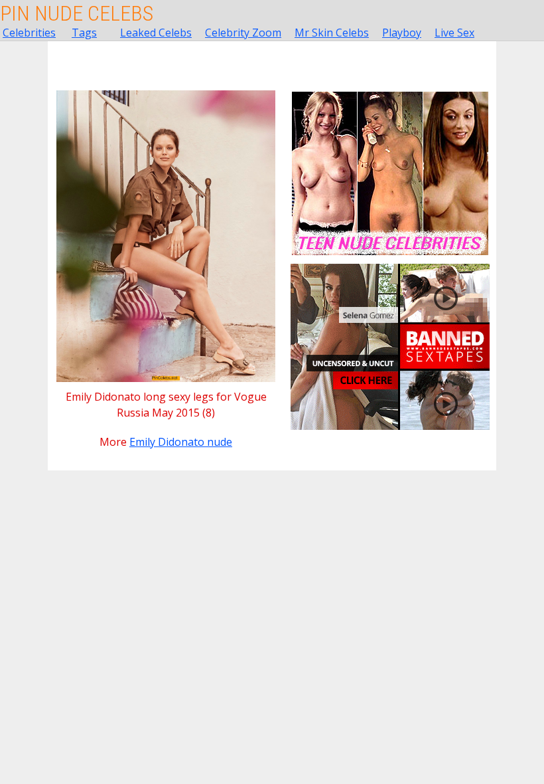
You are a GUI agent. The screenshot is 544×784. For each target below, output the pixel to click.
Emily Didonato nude (180, 442)
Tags (84, 32)
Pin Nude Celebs (76, 13)
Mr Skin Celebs (332, 32)
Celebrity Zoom (243, 32)
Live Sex (454, 32)
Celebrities (29, 32)
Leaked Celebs (156, 32)
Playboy (401, 32)
